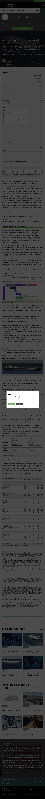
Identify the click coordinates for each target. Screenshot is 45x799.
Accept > (11, 404)
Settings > (19, 404)
